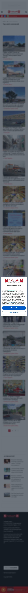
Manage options (14, 312)
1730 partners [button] (11, 290)
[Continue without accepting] (14, 287)
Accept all (14, 308)
